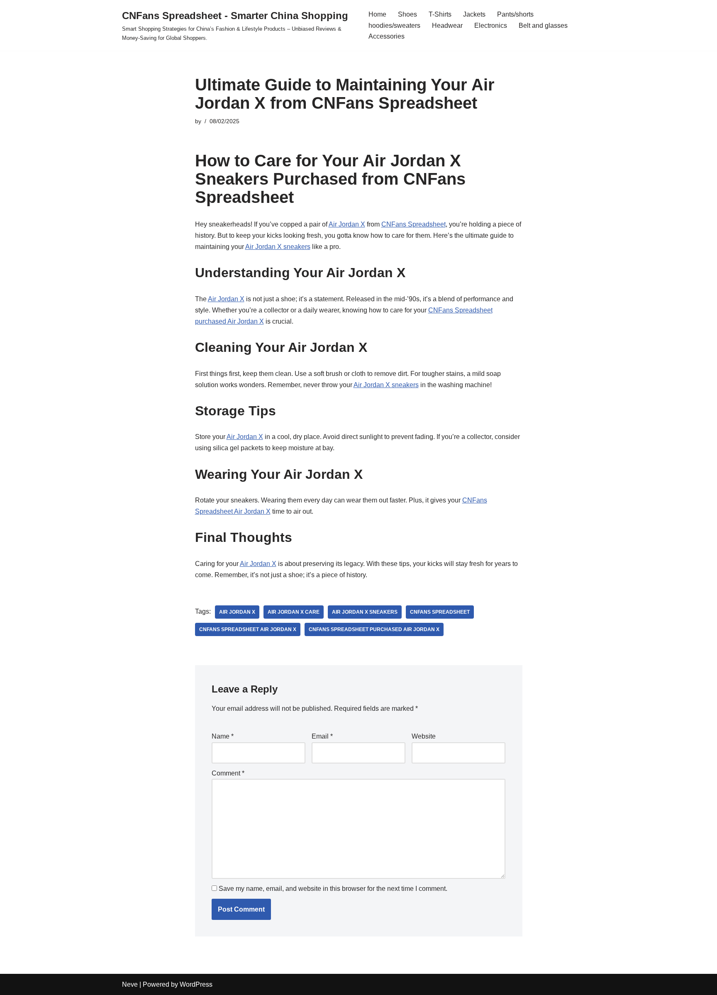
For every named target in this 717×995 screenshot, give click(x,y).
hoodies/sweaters (394, 25)
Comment (228, 773)
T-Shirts (440, 14)
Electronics (490, 25)
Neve (130, 984)
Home (377, 14)
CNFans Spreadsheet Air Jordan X (247, 629)
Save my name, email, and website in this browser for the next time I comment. (333, 888)
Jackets (474, 14)
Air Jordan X (347, 224)
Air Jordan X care (293, 612)
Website (424, 736)
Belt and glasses (543, 25)
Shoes (407, 14)
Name (223, 736)
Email (322, 736)
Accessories (386, 36)
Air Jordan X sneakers (277, 246)
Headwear (447, 25)
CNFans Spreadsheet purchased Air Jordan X (374, 629)
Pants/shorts (515, 14)
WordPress (196, 984)
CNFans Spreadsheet (413, 224)
